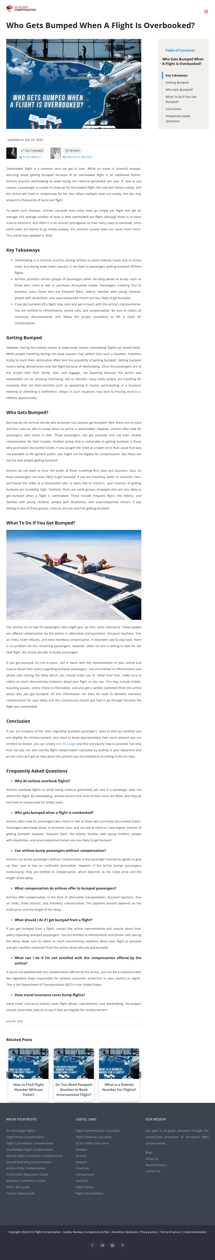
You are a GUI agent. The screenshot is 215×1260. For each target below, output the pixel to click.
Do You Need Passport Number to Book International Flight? (73, 1089)
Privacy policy (148, 1232)
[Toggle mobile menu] (206, 11)
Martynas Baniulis (80, 157)
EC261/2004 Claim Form (92, 1143)
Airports (81, 1162)
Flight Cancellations (89, 1193)
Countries (82, 1168)
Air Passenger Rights (20, 1131)
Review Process (156, 1165)
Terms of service (170, 1232)
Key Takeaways (177, 75)
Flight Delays (85, 1187)
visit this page (66, 744)
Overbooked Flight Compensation (29, 1149)
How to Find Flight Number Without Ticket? (28, 1089)
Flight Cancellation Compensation (30, 1143)
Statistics (82, 1181)
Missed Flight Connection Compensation (34, 1156)
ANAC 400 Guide (17, 1187)
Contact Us (153, 1171)
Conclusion (173, 109)
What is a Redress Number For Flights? (119, 1087)
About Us (152, 1159)
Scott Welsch (32, 157)
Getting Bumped (177, 82)
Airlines (81, 1156)
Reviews (81, 1149)
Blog (149, 1152)
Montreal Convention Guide (25, 1181)
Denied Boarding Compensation (28, 1162)
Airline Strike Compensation (26, 1168)
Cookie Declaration (195, 1232)
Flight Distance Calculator (94, 1137)
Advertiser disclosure (125, 1232)
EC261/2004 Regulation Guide (27, 1174)
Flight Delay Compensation (25, 1137)
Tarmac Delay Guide (20, 1193)
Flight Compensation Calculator (98, 1131)
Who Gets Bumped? (179, 90)
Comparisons (85, 1174)
